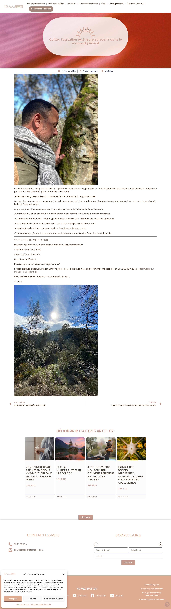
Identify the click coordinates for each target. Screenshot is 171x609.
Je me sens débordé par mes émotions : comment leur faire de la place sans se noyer (39, 473)
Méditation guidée (56, 3)
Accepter (13, 598)
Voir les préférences (53, 598)
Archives (109, 71)
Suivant (128, 562)
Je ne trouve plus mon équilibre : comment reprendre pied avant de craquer (100, 473)
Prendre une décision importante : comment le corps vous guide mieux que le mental (130, 474)
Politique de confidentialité (41, 604)
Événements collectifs (88, 3)
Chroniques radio (116, 3)
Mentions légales (22, 604)
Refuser (32, 598)
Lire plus (31, 485)
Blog (103, 3)
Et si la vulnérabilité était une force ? (69, 470)
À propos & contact (135, 3)
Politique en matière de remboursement (151, 594)
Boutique (71, 3)
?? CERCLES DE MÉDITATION (31, 240)
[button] (63, 574)
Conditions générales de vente (151, 599)
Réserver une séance (41, 9)
